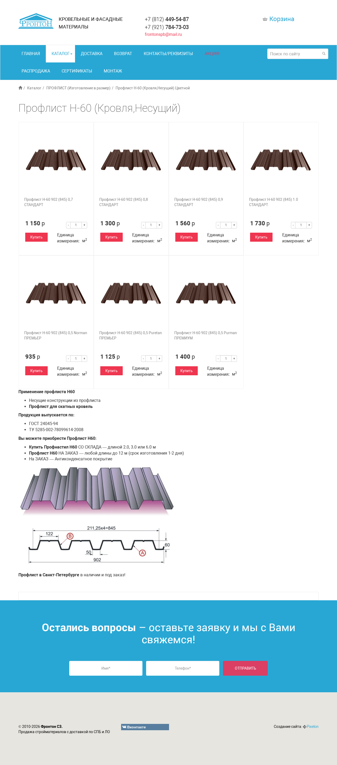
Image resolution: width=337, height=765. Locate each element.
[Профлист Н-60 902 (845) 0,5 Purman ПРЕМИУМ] (206, 293)
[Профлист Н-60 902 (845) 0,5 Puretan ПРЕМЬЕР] (131, 293)
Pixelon (313, 726)
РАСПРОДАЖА (36, 71)
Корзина (281, 19)
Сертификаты (77, 71)
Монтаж (113, 71)
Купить (36, 237)
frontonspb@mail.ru (163, 34)
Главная (31, 53)
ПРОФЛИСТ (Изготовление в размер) (78, 88)
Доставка (91, 53)
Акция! (212, 53)
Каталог (61, 53)
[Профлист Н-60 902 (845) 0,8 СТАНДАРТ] (131, 160)
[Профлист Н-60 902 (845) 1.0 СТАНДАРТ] (281, 160)
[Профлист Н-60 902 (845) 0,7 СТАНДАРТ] (56, 160)
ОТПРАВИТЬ (245, 668)
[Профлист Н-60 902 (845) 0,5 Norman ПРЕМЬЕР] (56, 293)
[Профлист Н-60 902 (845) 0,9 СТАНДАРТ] (206, 160)
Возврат (123, 53)
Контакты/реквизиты (168, 53)
